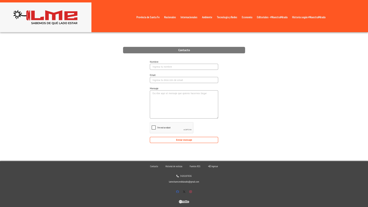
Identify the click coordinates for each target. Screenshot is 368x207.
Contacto (154, 166)
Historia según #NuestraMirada (308, 17)
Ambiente (207, 17)
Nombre (154, 61)
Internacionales (189, 17)
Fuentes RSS (195, 166)
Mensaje (154, 88)
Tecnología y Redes (227, 17)
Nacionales (170, 17)
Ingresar (214, 166)
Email (153, 75)
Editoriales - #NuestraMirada (272, 17)
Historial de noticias (173, 166)
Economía (247, 17)
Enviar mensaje (184, 139)
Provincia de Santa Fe (148, 17)
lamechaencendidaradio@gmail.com (184, 181)
